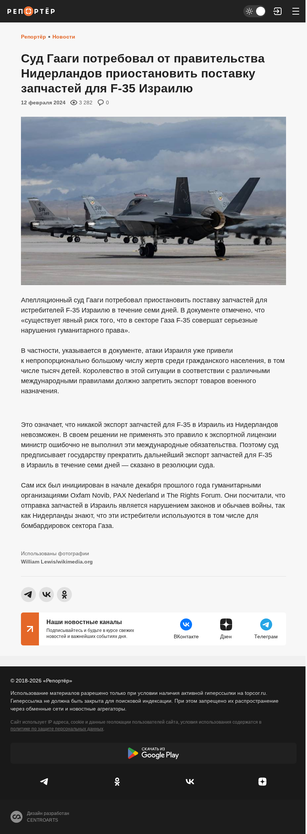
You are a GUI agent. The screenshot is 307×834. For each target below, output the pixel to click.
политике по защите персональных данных (56, 728)
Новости (63, 37)
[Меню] (296, 11)
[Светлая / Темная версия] (254, 11)
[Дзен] (262, 781)
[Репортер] (31, 11)
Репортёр (33, 37)
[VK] (190, 781)
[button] (278, 11)
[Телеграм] (44, 781)
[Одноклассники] (117, 781)
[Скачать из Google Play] (153, 753)
